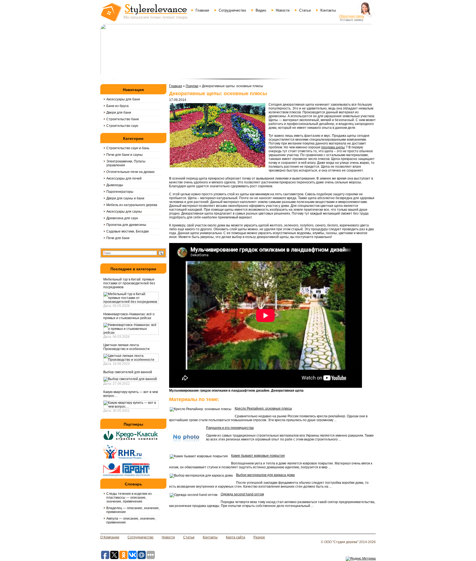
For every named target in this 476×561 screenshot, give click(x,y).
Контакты (328, 10)
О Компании (109, 537)
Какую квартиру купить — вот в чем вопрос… (130, 394)
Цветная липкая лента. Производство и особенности (126, 347)
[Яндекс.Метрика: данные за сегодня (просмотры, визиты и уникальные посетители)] (361, 559)
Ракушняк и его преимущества (230, 428)
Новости (283, 10)
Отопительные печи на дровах (130, 172)
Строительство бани (122, 119)
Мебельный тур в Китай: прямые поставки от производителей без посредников (129, 283)
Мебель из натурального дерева (131, 205)
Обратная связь (351, 16)
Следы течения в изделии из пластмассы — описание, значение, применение (129, 497)
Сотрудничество (232, 10)
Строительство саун (122, 126)
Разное (259, 537)
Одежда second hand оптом (242, 494)
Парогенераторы (119, 192)
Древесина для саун (122, 218)
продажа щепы (333, 147)
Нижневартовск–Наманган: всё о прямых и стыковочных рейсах (129, 316)
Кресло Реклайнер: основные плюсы (263, 408)
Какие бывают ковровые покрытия (258, 456)
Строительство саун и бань (127, 148)
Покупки (192, 86)
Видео (261, 10)
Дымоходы (114, 185)
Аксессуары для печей (124, 178)
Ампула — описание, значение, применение (131, 520)
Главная (202, 10)
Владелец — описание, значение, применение (132, 510)
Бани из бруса (117, 106)
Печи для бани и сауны (124, 155)
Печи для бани (117, 238)
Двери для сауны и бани (125, 198)
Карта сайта (235, 537)
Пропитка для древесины (126, 225)
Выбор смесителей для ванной (127, 372)
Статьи (305, 10)
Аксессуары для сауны (124, 211)
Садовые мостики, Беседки (127, 231)
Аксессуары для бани (123, 99)
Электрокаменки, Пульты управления (125, 163)
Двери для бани (118, 112)
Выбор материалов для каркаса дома (265, 475)
